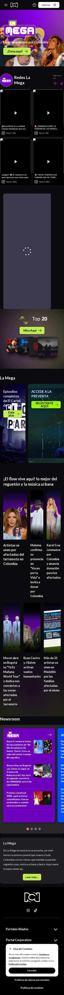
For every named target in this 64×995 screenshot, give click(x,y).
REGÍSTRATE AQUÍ (44, 404)
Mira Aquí (30, 330)
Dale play (11, 414)
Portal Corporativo (19, 940)
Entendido (32, 970)
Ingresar (46, 4)
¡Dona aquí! (15, 51)
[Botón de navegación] (27, 829)
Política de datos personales (32, 979)
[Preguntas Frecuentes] (34, 5)
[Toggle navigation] (6, 5)
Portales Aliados (17, 929)
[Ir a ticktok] (28, 910)
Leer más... (32, 877)
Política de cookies (32, 987)
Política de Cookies (17, 964)
